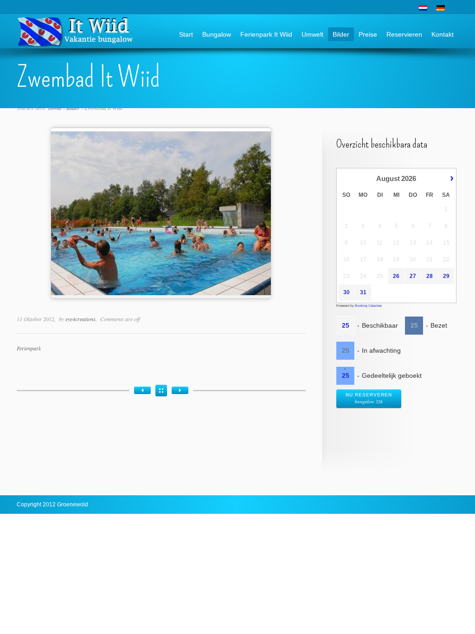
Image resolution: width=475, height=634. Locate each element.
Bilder (341, 34)
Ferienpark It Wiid (266, 34)
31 (363, 292)
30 (346, 292)
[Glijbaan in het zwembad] (180, 390)
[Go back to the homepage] (76, 42)
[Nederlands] (423, 8)
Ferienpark (29, 348)
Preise (368, 34)
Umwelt (312, 34)
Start (186, 34)
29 (446, 276)
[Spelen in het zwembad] (142, 390)
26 (396, 276)
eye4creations (80, 319)
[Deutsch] (440, 8)
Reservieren (404, 34)
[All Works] (161, 390)
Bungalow (216, 34)
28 (429, 276)
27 (413, 276)
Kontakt (442, 34)
